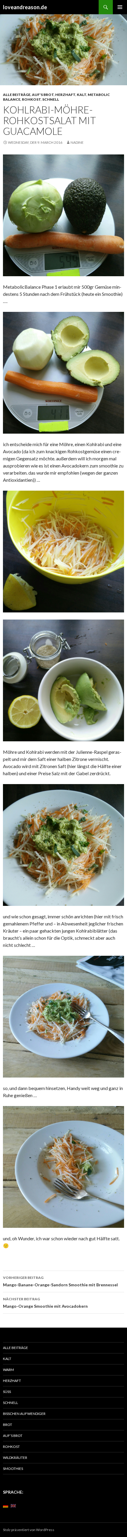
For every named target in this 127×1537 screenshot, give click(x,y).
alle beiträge (16, 94)
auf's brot (43, 94)
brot (7, 1424)
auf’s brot (12, 1435)
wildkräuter (15, 1457)
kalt (81, 94)
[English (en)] (13, 1505)
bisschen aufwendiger (24, 1413)
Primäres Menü (120, 7)
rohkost (31, 99)
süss (7, 1391)
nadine (77, 142)
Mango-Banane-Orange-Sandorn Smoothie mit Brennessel (60, 1281)
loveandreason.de (25, 7)
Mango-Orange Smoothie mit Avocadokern (45, 1303)
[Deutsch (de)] (5, 1505)
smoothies (13, 1468)
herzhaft (65, 94)
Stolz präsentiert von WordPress (28, 1529)
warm (8, 1369)
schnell (50, 99)
